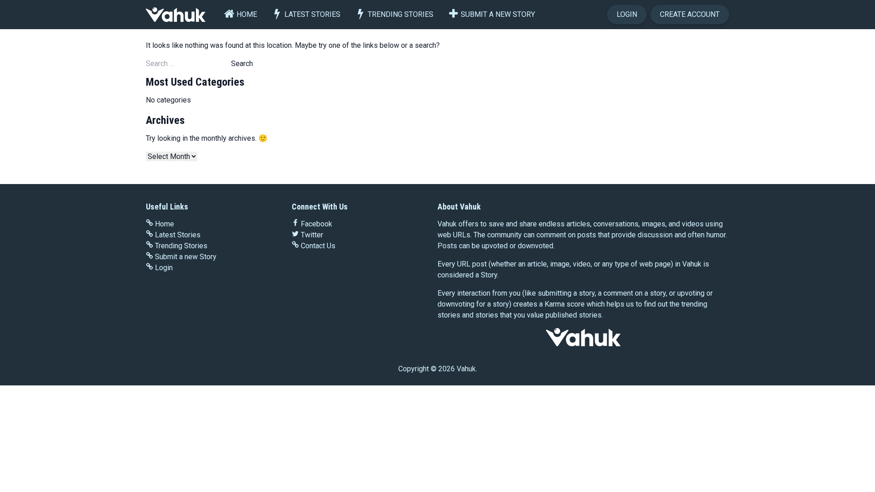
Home (247, 14)
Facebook (316, 224)
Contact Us (318, 245)
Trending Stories (400, 14)
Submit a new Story (498, 14)
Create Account (690, 14)
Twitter (312, 235)
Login (627, 14)
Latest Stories (312, 14)
